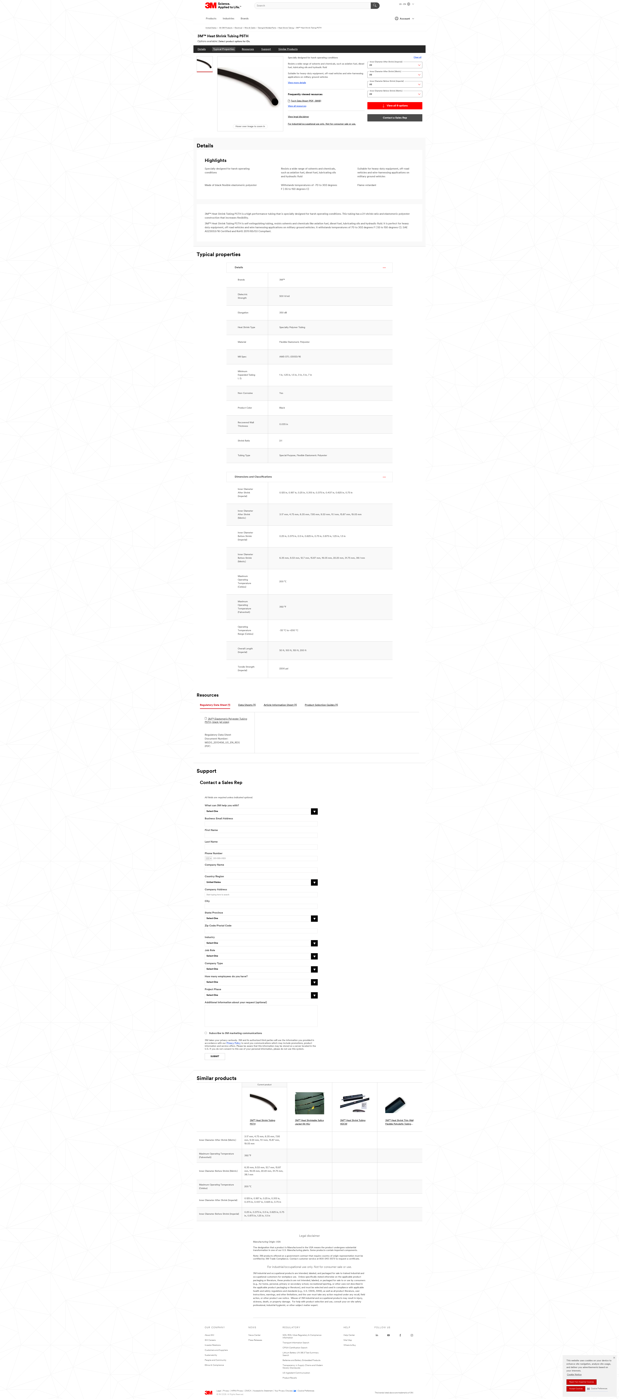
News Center (254, 1335)
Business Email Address (219, 818)
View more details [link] (297, 83)
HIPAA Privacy (237, 1391)
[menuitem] (202, 49)
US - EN (402, 4)
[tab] (215, 705)
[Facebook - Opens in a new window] (400, 1335)
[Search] (375, 5)
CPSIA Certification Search (295, 1348)
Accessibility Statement (263, 1391)
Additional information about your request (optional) (236, 1002)
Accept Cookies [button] (576, 1389)
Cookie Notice (574, 1375)
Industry (210, 937)
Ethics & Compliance (214, 1365)
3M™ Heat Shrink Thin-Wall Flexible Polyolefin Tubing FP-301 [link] (399, 1122)
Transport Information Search (296, 1343)
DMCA (248, 1391)
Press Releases (255, 1340)
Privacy (226, 1391)
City (207, 901)
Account (405, 19)
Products (211, 18)
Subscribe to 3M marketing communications (235, 1033)
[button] (597, 1388)
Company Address (216, 889)
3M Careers (210, 1340)
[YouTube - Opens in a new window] (388, 1335)
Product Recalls (290, 1378)
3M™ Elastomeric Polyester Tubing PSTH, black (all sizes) (226, 721)
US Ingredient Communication (296, 1373)
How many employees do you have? (226, 976)
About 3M (209, 1335)
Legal (218, 1391)
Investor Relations (213, 1345)
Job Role (210, 950)
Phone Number (213, 853)
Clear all (417, 57)
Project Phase (213, 989)
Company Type (214, 963)
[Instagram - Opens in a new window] (411, 1335)
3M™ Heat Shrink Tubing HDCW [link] (352, 1122)
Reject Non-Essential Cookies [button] (581, 1382)
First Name (211, 830)
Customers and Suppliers (216, 1350)
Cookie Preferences (306, 1391)
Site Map (348, 1340)
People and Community (215, 1360)
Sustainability (211, 1355)
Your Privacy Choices (283, 1391)
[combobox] (208, 858)
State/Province (214, 913)
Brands (245, 18)
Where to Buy (350, 1345)
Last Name (211, 842)
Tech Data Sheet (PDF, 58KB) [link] (306, 101)
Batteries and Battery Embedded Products (301, 1360)
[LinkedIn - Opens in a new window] (376, 1335)
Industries (228, 18)
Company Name (214, 865)
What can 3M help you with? (222, 805)
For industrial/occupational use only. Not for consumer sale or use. (322, 124)
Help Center (349, 1335)
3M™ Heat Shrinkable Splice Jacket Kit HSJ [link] (309, 1122)
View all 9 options (397, 106)
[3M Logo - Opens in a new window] (223, 5)
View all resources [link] (297, 106)
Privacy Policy (233, 1043)
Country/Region (214, 876)
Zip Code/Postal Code (218, 925)
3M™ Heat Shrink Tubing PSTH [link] (262, 1122)
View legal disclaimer (298, 117)
